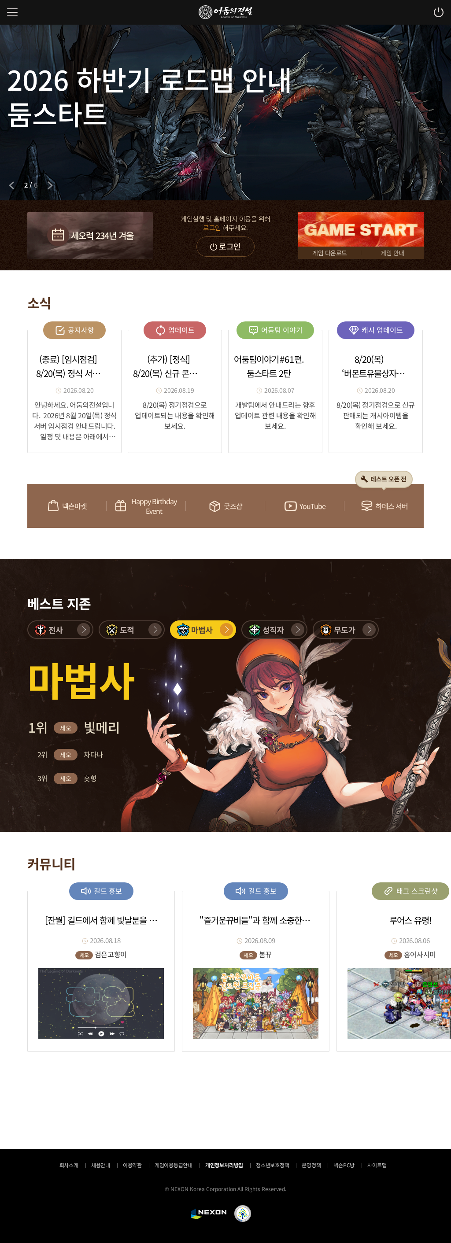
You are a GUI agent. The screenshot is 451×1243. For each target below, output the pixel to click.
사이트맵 (376, 1165)
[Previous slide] (11, 185)
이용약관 (132, 1165)
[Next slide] (50, 185)
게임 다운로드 (329, 252)
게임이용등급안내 (173, 1165)
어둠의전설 (225, 12)
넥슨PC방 (344, 1165)
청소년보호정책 (272, 1165)
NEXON (208, 1214)
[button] (60, 629)
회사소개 (68, 1165)
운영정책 (311, 1165)
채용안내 (100, 1165)
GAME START (361, 229)
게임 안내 (392, 252)
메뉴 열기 (12, 12)
